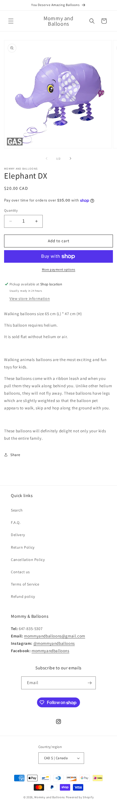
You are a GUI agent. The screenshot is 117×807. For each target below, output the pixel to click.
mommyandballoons (50, 650)
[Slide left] (47, 158)
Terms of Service (25, 584)
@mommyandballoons (54, 643)
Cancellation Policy (28, 559)
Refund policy (23, 596)
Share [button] (15, 454)
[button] (11, 21)
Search (17, 510)
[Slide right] (70, 158)
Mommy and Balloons (49, 797)
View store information (30, 298)
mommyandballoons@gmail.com (54, 635)
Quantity (11, 210)
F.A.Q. (16, 522)
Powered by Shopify (80, 797)
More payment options (58, 269)
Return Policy (23, 547)
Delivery (18, 534)
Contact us (20, 571)
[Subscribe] (90, 682)
